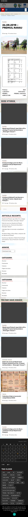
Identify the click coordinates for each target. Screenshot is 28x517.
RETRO (18, 493)
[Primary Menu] (7, 10)
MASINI (4, 485)
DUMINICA (20, 477)
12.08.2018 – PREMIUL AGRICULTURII (6, 92)
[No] (26, 511)
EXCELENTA (5, 480)
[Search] (26, 9)
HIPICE (18, 480)
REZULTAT (14, 498)
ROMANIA (13, 500)
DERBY (13, 477)
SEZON (12, 503)
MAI (22, 482)
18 (17, 453)
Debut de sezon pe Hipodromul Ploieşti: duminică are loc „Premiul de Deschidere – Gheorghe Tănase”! (12, 225)
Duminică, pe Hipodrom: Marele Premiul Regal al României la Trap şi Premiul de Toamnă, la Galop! (13, 239)
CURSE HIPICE (5, 477)
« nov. (3, 464)
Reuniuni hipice (6, 498)
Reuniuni (4, 271)
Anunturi (4, 261)
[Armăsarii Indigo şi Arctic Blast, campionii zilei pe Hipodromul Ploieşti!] (14, 148)
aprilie (8, 472)
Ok (14, 514)
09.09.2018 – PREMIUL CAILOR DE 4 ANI (20, 92)
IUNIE (17, 482)
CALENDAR (19, 472)
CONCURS (12, 475)
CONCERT (4, 475)
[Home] (3, 10)
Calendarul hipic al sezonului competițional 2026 (11, 397)
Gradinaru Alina (13, 134)
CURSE (18, 475)
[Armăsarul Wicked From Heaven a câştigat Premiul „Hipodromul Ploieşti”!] (14, 182)
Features (4, 266)
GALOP (12, 480)
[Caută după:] (11, 209)
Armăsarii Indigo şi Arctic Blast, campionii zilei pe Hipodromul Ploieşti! (12, 164)
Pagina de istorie (6, 268)
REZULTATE (5, 500)
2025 (3, 472)
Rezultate (4, 21)
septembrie (5, 503)
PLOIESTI (10, 485)
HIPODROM (11, 482)
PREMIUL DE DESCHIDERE (8, 488)
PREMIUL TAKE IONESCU (8, 493)
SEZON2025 (19, 503)
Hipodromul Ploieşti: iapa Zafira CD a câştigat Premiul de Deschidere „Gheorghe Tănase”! (14, 130)
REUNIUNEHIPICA (15, 495)
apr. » (8, 464)
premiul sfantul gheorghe (8, 490)
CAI (13, 472)
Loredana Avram (13, 33)
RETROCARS (5, 495)
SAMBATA (20, 500)
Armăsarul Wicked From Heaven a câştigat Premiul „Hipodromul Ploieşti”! (13, 199)
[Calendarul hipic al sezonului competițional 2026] (14, 381)
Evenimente (5, 263)
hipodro (4, 482)
